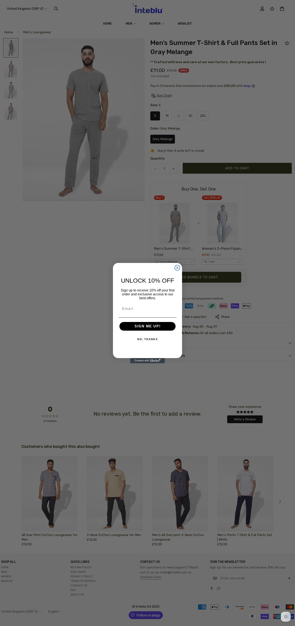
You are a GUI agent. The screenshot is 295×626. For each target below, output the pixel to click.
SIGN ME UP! (148, 326)
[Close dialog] (177, 267)
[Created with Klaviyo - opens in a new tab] (147, 360)
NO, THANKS (147, 339)
